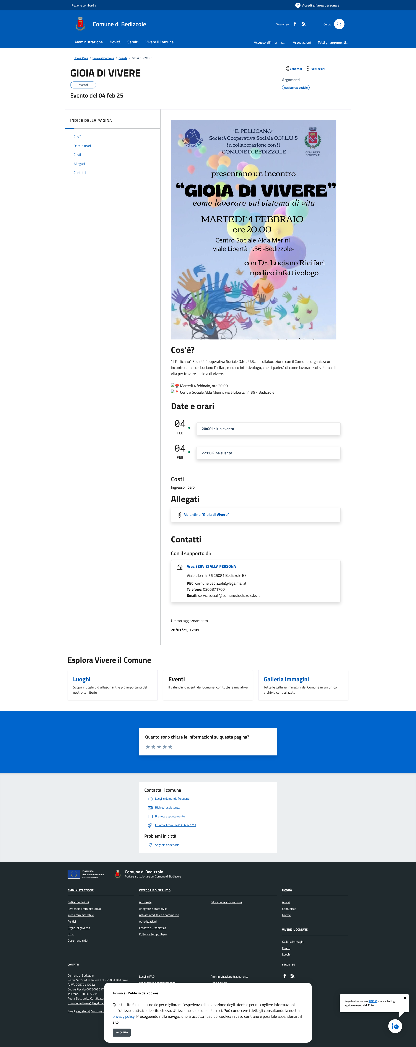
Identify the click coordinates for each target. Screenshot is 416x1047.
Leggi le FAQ (146, 976)
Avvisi (286, 902)
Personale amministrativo (84, 908)
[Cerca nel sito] (339, 24)
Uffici (71, 934)
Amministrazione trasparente (229, 976)
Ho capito (121, 1032)
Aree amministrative (81, 915)
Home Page (81, 58)
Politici (72, 921)
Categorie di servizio (155, 890)
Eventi (123, 58)
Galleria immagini (293, 941)
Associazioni (302, 42)
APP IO (373, 1001)
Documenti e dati (78, 940)
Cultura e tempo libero (153, 934)
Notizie (286, 915)
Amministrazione (81, 890)
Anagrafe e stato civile (153, 908)
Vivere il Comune (103, 58)
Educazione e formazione (226, 902)
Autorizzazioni (148, 921)
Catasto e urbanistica (152, 927)
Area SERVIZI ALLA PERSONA (211, 566)
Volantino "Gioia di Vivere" (206, 514)
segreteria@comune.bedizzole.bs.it (98, 1011)
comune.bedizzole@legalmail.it (87, 1003)
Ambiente (145, 902)
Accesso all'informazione (271, 42)
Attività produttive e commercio (159, 915)
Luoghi (286, 954)
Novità (287, 890)
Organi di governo (79, 927)
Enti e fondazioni (78, 902)
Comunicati (289, 908)
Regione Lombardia (84, 5)
